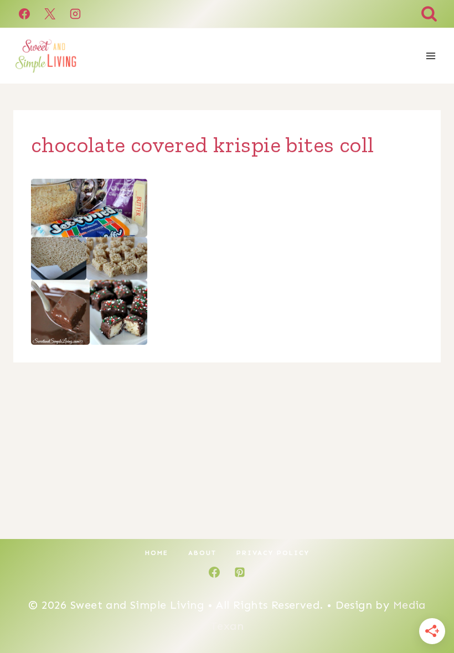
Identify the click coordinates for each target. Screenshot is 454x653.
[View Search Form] (429, 13)
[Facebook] (24, 14)
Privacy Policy (272, 553)
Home (156, 553)
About (202, 553)
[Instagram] (75, 14)
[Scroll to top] (426, 609)
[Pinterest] (240, 572)
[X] (50, 14)
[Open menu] (430, 55)
